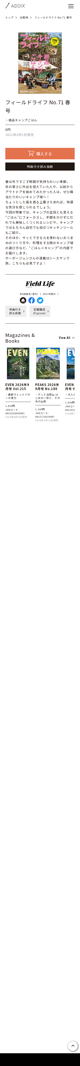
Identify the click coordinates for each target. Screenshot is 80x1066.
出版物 (24, 17)
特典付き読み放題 (40, 166)
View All (64, 337)
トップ (9, 17)
